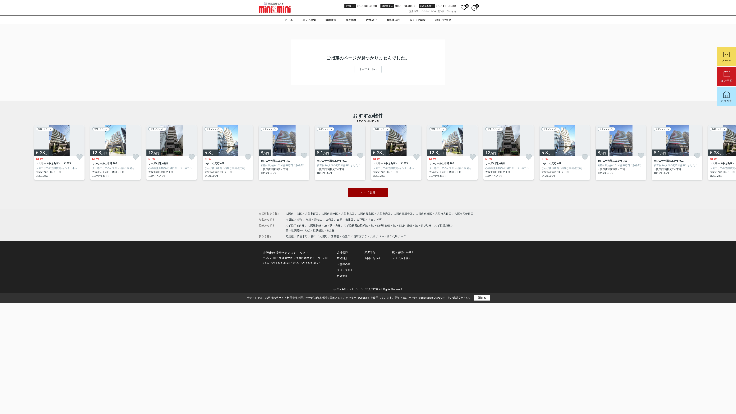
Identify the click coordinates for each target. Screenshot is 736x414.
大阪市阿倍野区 (463, 213)
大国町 (324, 236)
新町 (300, 219)
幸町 (379, 219)
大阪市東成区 (424, 213)
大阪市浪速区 (330, 213)
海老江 (318, 219)
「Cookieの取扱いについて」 (432, 298)
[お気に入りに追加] (79, 157)
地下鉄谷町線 (423, 225)
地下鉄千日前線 (295, 225)
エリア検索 (309, 20)
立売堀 (329, 219)
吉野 (340, 219)
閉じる (482, 297)
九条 (372, 236)
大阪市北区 (347, 213)
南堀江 (290, 219)
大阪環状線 (315, 225)
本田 (371, 219)
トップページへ (368, 69)
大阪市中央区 (294, 213)
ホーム (289, 20)
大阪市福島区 (366, 213)
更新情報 (342, 276)
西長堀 (335, 236)
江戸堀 (361, 219)
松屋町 (346, 236)
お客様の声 (393, 20)
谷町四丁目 (360, 236)
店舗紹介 (371, 20)
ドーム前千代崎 (388, 236)
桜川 (309, 219)
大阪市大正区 (443, 213)
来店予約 (370, 252)
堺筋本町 (302, 236)
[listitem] (284, 152)
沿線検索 (330, 20)
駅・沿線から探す (403, 252)
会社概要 (351, 20)
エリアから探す (401, 258)
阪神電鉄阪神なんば (298, 230)
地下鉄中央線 (332, 225)
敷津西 (349, 219)
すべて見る (368, 192)
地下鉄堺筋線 (443, 225)
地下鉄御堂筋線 (381, 225)
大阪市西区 (311, 213)
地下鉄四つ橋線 (403, 225)
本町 (403, 236)
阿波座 (290, 236)
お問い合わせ (443, 20)
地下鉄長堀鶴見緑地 (356, 225)
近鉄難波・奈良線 (323, 230)
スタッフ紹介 (417, 20)
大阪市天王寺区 (403, 213)
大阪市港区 (383, 213)
